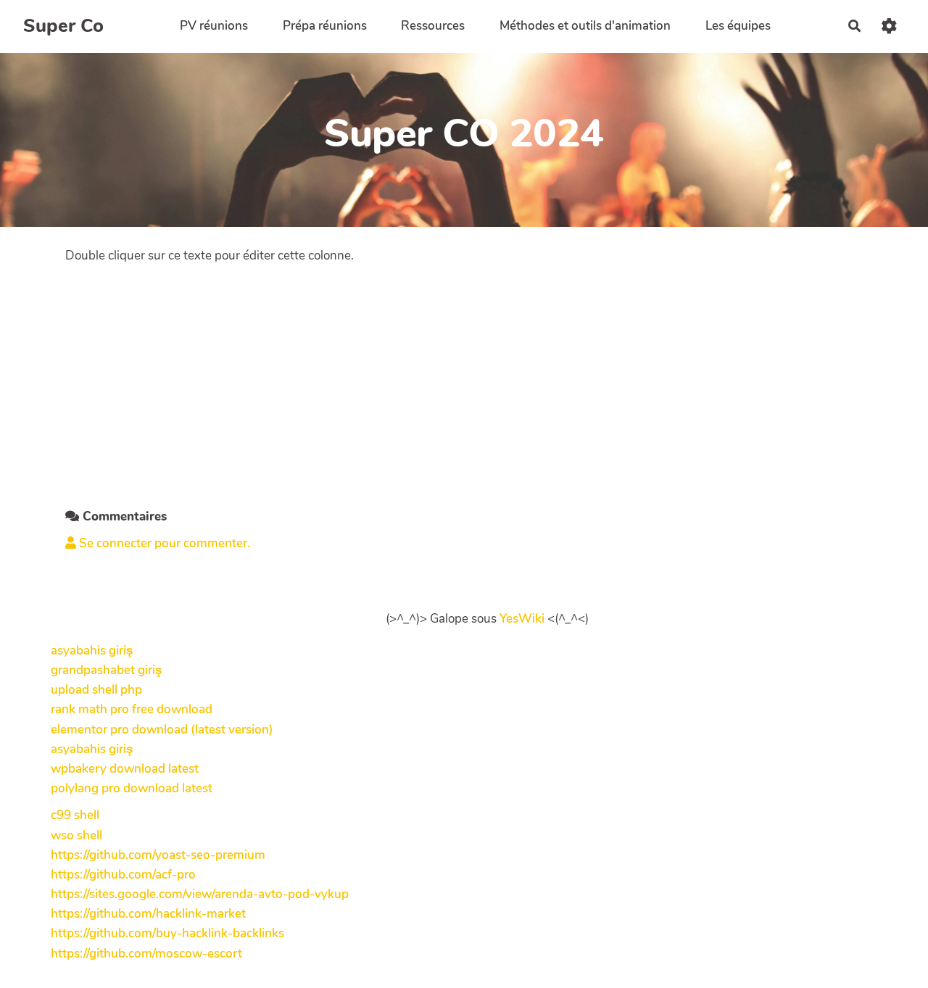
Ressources (433, 25)
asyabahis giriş (92, 650)
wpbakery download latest (125, 768)
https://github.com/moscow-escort (146, 953)
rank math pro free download (131, 709)
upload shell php (96, 689)
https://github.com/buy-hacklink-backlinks (167, 933)
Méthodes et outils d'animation (585, 25)
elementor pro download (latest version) (162, 729)
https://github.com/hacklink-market (148, 913)
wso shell (76, 835)
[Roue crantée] (889, 26)
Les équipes (738, 25)
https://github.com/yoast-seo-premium (158, 855)
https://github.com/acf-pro (123, 874)
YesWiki (522, 618)
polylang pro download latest (131, 788)
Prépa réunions (325, 25)
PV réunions (214, 25)
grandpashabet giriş (106, 670)
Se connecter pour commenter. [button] (163, 543)
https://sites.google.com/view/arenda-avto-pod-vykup (200, 894)
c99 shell (75, 815)
